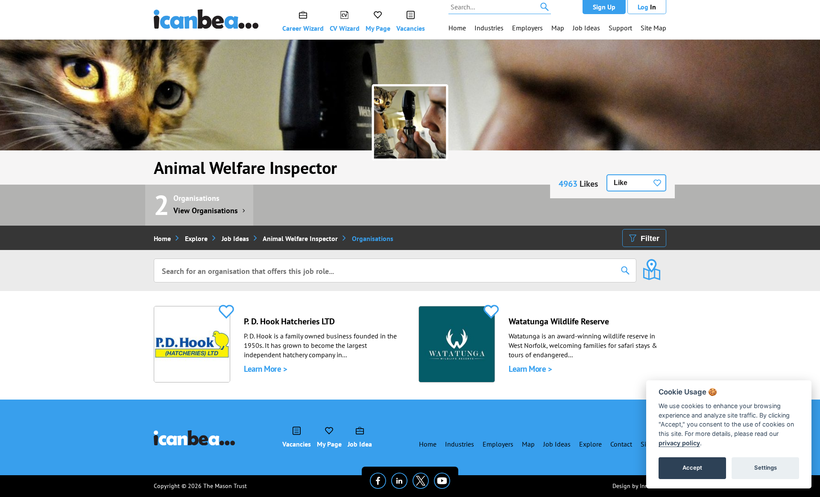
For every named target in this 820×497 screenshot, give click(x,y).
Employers (527, 28)
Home (457, 28)
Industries (489, 28)
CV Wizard (345, 28)
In (647, 7)
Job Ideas (586, 28)
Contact (621, 444)
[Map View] (651, 263)
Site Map (653, 28)
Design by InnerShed (639, 486)
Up (604, 7)
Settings (765, 467)
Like (620, 182)
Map (557, 28)
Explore (196, 238)
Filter (650, 238)
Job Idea (360, 444)
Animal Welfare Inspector (245, 167)
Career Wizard (303, 28)
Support (620, 28)
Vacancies (410, 28)
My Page (378, 28)
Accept (692, 467)
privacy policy (679, 443)
